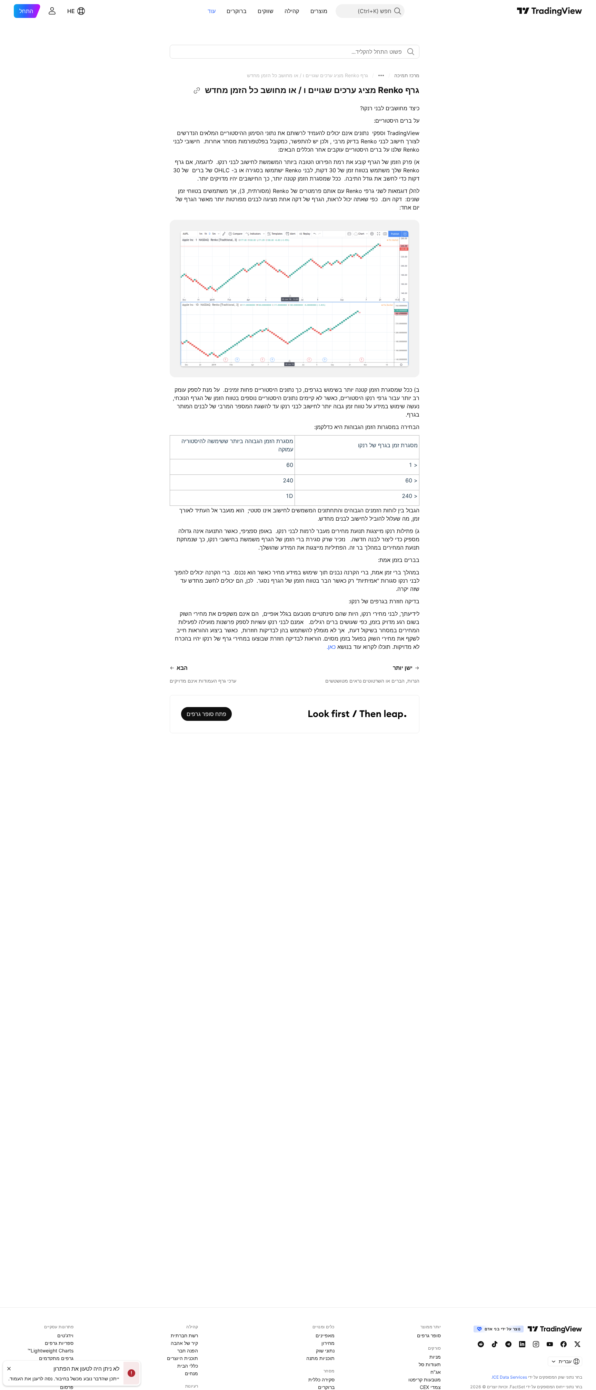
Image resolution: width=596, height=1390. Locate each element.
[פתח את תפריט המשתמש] (52, 11)
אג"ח (435, 1372)
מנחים (191, 1373)
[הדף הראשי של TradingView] (549, 11)
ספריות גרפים (59, 1343)
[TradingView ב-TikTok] (494, 1344)
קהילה (292, 11)
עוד (212, 11)
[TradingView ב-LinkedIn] (522, 1344)
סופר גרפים (429, 1335)
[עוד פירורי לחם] (381, 75)
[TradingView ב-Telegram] (508, 1344)
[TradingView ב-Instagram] (536, 1344)
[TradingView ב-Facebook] (563, 1344)
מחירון (328, 1343)
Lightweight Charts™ (50, 1350)
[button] (305, 11)
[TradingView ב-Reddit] (481, 1344)
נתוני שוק (325, 1350)
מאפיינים (325, 1335)
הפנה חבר (187, 1350)
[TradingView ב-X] (577, 1344)
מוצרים (319, 11)
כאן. (331, 646)
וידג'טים (65, 1335)
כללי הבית (187, 1366)
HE (71, 11)
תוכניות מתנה (320, 1358)
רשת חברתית (184, 1335)
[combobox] (294, 52)
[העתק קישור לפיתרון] (197, 90)
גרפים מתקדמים (56, 1358)
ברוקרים (237, 11)
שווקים (266, 11)
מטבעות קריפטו (424, 1379)
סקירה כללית (321, 1379)
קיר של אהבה (184, 1343)
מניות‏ (435, 1357)
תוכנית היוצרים (182, 1358)
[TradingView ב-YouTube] (550, 1344)
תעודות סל (430, 1364)
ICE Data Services (509, 1377)
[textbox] (292, 52)
